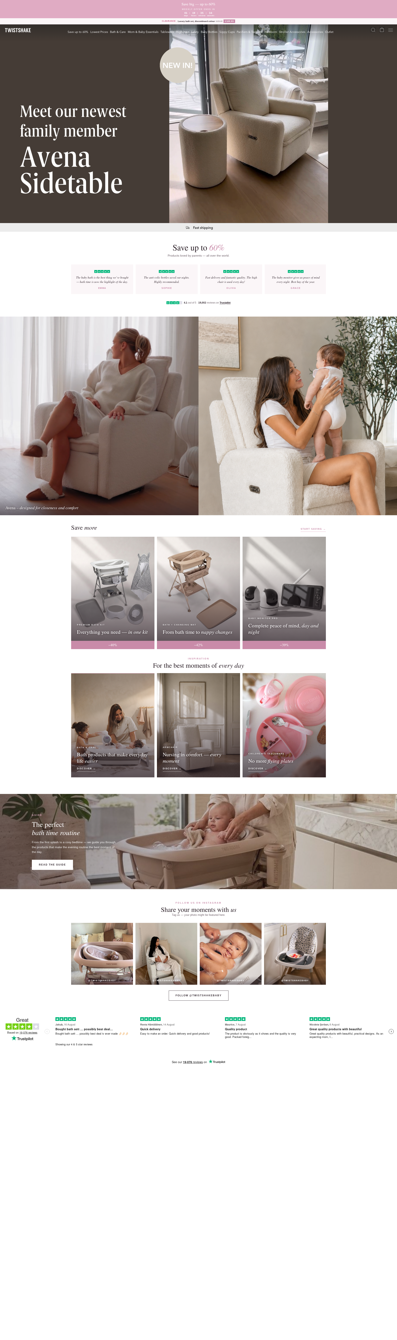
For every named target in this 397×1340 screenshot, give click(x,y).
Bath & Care (118, 32)
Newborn (270, 32)
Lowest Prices (99, 32)
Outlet (329, 32)
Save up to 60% (78, 32)
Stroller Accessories (292, 32)
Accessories (315, 32)
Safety (195, 32)
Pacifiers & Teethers (249, 32)
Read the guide (52, 864)
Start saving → (313, 529)
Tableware (167, 32)
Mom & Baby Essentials (143, 32)
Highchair (182, 32)
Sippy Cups (227, 32)
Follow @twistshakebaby (199, 995)
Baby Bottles (209, 32)
